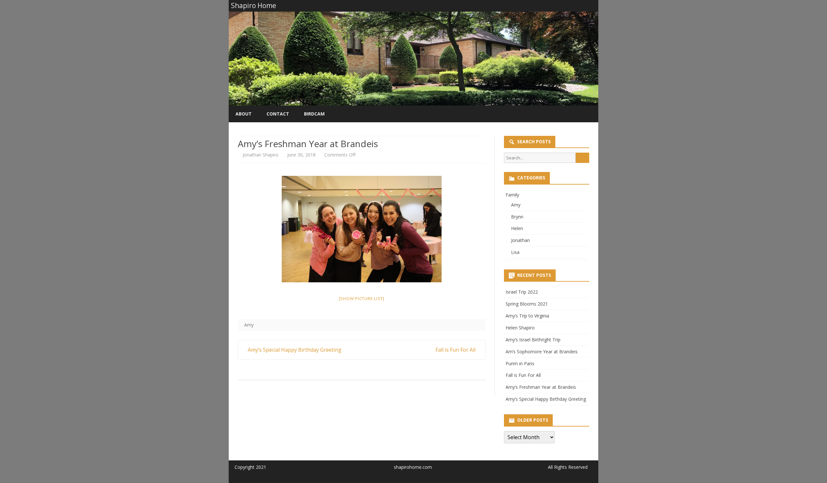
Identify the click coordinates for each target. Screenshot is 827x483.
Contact (278, 114)
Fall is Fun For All (456, 349)
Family (512, 195)
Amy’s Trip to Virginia (527, 316)
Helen (517, 228)
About (244, 114)
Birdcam (314, 114)
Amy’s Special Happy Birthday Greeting (293, 349)
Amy (249, 325)
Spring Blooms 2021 (527, 304)
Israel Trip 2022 (522, 292)
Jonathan (520, 240)
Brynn (517, 217)
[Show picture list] (361, 298)
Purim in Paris (520, 363)
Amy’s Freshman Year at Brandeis (541, 387)
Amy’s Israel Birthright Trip (533, 340)
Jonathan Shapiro (260, 155)
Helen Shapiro (520, 328)
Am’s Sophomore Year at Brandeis (542, 351)
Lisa (515, 252)
